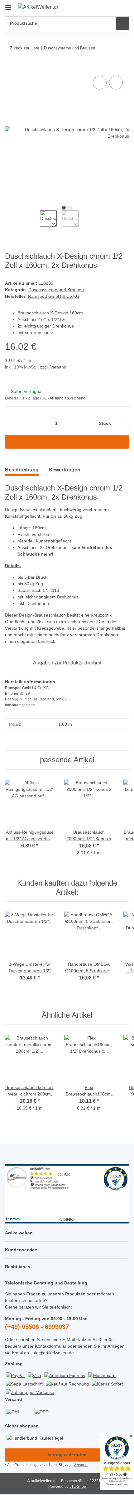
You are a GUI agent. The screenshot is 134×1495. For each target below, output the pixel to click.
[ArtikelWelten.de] (38, 7)
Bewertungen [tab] (64, 469)
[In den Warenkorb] (10, 67)
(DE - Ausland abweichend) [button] (63, 398)
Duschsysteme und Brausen (56, 289)
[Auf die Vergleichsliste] (100, 82)
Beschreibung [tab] (22, 469)
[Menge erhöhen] (122, 423)
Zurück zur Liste (24, 48)
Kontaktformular (50, 1346)
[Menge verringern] (12, 423)
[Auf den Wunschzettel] (116, 82)
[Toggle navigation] (8, 5)
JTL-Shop (77, 1486)
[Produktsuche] (122, 23)
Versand (58, 366)
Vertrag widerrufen (67, 1454)
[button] (104, 7)
